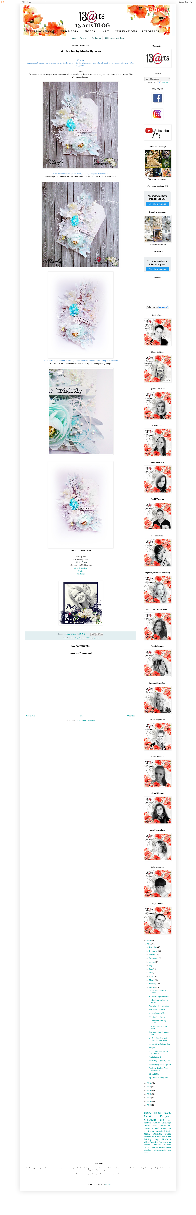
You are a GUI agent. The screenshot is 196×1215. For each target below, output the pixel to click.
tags (97, 638)
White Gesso (81, 562)
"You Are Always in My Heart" (158, 1027)
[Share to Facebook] (99, 634)
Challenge (166, 1122)
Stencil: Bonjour (80, 567)
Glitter (80, 570)
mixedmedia (165, 1128)
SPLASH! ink (154, 1120)
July (151, 965)
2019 (149, 944)
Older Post (131, 715)
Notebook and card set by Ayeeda (158, 1001)
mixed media (152, 1112)
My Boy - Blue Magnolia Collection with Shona (158, 1039)
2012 (149, 1105)
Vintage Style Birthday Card (159, 1044)
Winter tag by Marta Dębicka (160, 1064)
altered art (165, 1125)
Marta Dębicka (87, 638)
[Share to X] (96, 634)
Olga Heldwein (163, 1139)
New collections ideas (157, 1009)
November (153, 951)
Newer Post (30, 715)
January (152, 987)
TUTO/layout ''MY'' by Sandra (157, 1021)
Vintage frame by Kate (157, 1013)
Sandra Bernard (151, 1128)
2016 (149, 1090)
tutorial (147, 1125)
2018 (149, 1083)
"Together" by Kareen (157, 1017)
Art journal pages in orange (159, 996)
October (152, 954)
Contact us (96, 38)
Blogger (108, 1184)
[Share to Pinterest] (102, 634)
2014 (149, 1097)
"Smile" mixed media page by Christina (159, 1052)
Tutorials (83, 38)
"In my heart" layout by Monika (158, 991)
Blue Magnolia (76, 638)
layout (167, 1112)
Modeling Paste (81, 559)
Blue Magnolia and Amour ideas (159, 1033)
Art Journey (160, 1147)
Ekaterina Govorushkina (160, 1141)
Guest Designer (157, 1116)
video (146, 1141)
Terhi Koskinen (158, 1136)
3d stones (81, 573)
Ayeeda (159, 1130)
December (153, 947)
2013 (149, 1101)
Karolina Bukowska (152, 1144)
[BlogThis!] (94, 634)
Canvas (156, 1122)
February (153, 983)
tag (94, 638)
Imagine (152, 1047)
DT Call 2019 (154, 1074)
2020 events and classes (115, 38)
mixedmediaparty (160, 1150)
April (151, 976)
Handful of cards (155, 1057)
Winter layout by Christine (159, 1006)
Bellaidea (157, 1133)
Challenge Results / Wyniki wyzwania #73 (159, 1069)
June (151, 969)
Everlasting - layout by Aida (159, 1060)
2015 (149, 1094)
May (151, 972)
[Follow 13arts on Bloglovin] (157, 308)
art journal (149, 1130)
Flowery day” (81, 556)
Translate (164, 82)
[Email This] (91, 634)
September (153, 958)
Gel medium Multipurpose (81, 565)
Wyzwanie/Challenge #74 (158, 1077)
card (155, 1125)
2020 (149, 940)
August (152, 962)
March (152, 980)
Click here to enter (157, 203)
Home (73, 38)
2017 (149, 1086)
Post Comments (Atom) (86, 720)
